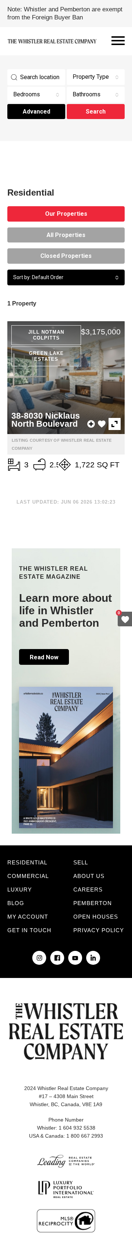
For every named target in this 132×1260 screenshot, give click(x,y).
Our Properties (66, 213)
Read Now (44, 657)
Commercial (28, 876)
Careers (88, 889)
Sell (80, 862)
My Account (27, 917)
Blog (15, 903)
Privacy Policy (98, 930)
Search (96, 111)
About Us (88, 876)
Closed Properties (66, 255)
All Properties (66, 234)
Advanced (36, 111)
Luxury (19, 889)
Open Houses (95, 917)
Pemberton (92, 903)
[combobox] (96, 77)
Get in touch (29, 930)
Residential (27, 862)
